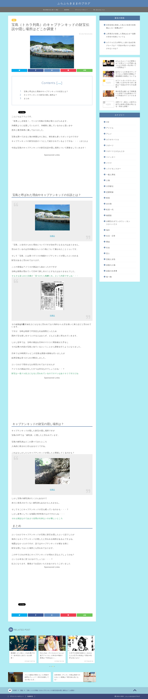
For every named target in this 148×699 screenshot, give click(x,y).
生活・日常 (110, 236)
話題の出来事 (111, 271)
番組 (14, 20)
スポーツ (110, 145)
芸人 (108, 253)
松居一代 (110, 210)
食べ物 (109, 277)
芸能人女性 (110, 259)
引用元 (52, 236)
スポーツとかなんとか (115, 151)
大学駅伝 (110, 186)
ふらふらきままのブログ (74, 3)
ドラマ (109, 163)
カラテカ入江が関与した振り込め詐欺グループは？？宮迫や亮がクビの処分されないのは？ (121, 45)
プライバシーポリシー (81, 9)
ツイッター (110, 157)
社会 (108, 248)
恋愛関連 (110, 192)
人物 (108, 180)
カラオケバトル (112, 139)
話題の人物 (110, 265)
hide (59, 83)
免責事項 (66, 9)
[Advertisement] (51, 172)
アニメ (109, 134)
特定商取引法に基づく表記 (50, 9)
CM (107, 122)
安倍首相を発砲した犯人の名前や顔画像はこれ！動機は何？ (121, 26)
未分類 (109, 204)
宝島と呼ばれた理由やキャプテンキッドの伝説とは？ (46, 91)
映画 (108, 198)
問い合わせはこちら (99, 9)
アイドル (110, 128)
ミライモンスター (113, 169)
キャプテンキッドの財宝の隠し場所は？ (40, 95)
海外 (108, 230)
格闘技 (109, 215)
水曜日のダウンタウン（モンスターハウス (118, 222)
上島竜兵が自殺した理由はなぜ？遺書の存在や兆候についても (121, 35)
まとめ (26, 98)
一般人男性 (110, 175)
